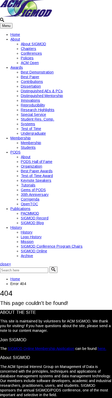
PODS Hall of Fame (36, 162)
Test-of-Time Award (37, 176)
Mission (27, 242)
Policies (27, 58)
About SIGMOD (33, 44)
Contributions (32, 81)
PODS (15, 152)
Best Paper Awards (37, 171)
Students (28, 147)
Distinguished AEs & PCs (42, 91)
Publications (20, 209)
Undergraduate (33, 133)
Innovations (30, 100)
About (15, 39)
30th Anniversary (35, 194)
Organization (31, 166)
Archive (27, 256)
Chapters (28, 49)
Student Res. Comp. (37, 119)
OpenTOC (29, 204)
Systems (28, 124)
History (16, 227)
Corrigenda (30, 199)
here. (102, 348)
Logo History (31, 237)
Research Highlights (37, 110)
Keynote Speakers (36, 180)
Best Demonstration (37, 72)
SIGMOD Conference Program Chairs (52, 246)
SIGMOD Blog (32, 223)
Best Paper (30, 77)
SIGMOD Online (34, 251)
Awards (16, 67)
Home (15, 34)
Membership (20, 138)
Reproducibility (33, 105)
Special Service (33, 114)
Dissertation (31, 86)
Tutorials (28, 185)
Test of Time (31, 129)
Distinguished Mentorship (42, 96)
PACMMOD (30, 213)
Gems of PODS (33, 190)
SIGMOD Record (34, 218)
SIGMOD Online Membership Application (41, 348)
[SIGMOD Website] (26, 15)
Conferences (31, 53)
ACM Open (30, 63)
